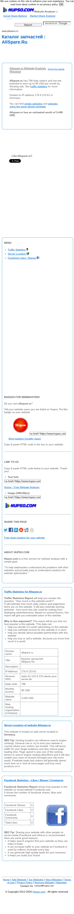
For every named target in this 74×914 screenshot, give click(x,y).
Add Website (19, 879)
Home (6, 879)
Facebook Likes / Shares (22, 257)
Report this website (56, 69)
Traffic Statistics (17, 249)
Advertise (61, 882)
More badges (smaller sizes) (25, 438)
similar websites (33, 103)
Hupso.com (39, 891)
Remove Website (44, 882)
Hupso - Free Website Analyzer (22, 487)
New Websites (54, 879)
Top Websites (36, 879)
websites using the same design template (34, 105)
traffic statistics (38, 86)
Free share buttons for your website (24, 537)
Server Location (17, 253)
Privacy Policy (24, 882)
